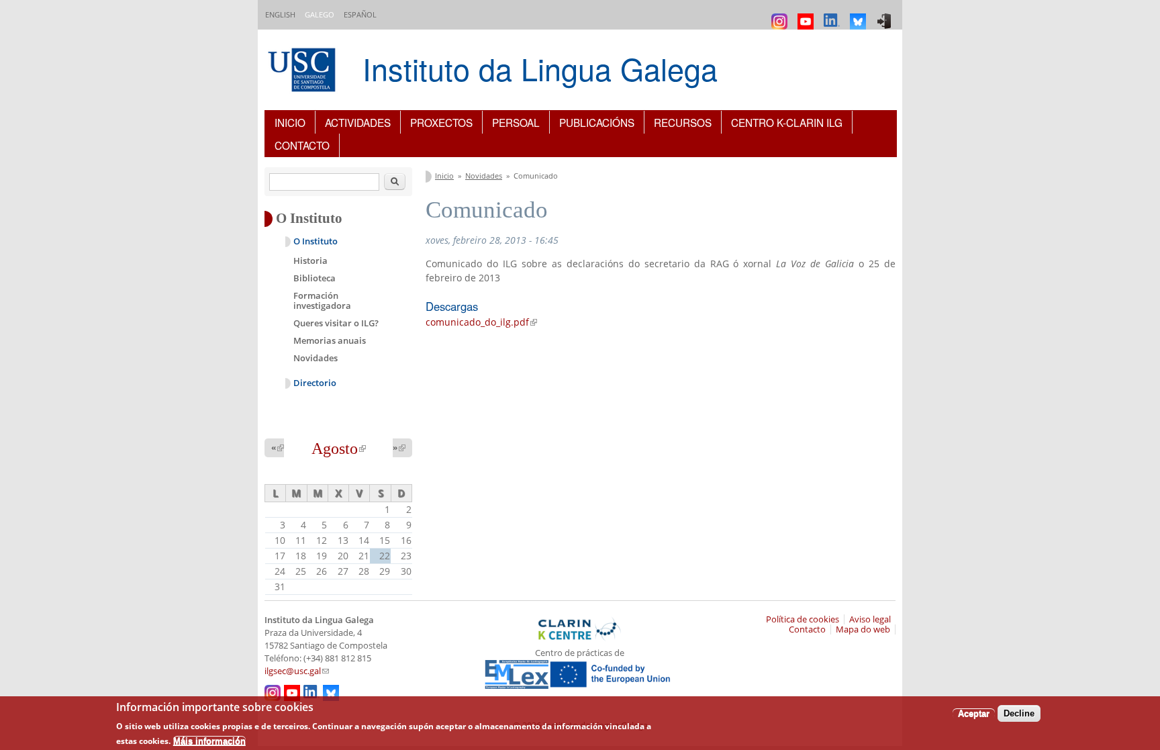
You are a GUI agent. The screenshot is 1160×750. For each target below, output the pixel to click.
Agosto (338, 448)
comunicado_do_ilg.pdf (481, 322)
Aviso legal (870, 619)
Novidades (483, 176)
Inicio (290, 122)
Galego (319, 14)
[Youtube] (807, 15)
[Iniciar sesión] (886, 15)
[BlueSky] (859, 15)
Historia (310, 260)
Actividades (358, 122)
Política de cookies (802, 619)
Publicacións (596, 122)
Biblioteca (314, 278)
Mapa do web (863, 629)
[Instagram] (781, 15)
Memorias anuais (329, 340)
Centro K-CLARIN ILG (786, 122)
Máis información (209, 740)
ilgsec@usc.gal (296, 671)
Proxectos (441, 122)
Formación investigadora (322, 300)
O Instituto (315, 241)
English (280, 14)
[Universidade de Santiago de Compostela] (303, 71)
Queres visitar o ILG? (336, 323)
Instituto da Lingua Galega (540, 68)
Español (360, 14)
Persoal (516, 122)
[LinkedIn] (833, 15)
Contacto (302, 145)
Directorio (314, 383)
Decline (1019, 713)
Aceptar (973, 713)
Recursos (683, 122)
